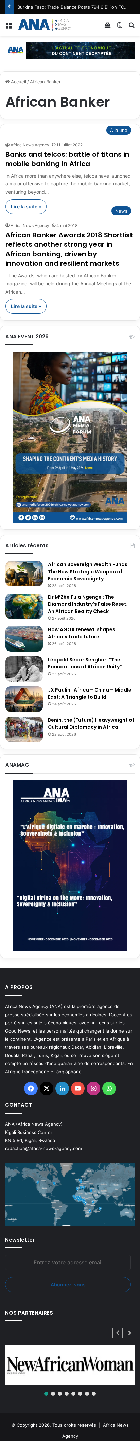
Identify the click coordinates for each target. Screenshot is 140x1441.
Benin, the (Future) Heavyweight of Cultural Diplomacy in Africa (91, 723)
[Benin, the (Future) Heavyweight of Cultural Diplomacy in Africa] (24, 729)
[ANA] (44, 25)
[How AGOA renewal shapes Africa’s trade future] (24, 639)
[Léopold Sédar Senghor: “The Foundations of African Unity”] (24, 669)
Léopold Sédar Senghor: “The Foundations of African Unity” (85, 663)
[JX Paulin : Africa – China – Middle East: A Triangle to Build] (24, 699)
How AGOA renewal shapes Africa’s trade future (81, 633)
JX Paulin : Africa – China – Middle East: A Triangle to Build (90, 693)
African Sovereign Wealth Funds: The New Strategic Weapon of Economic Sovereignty (88, 571)
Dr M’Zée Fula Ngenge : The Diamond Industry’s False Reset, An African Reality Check (88, 604)
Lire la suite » (26, 206)
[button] (130, 1333)
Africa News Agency (30, 144)
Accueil (18, 81)
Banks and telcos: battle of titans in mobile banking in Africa (67, 158)
